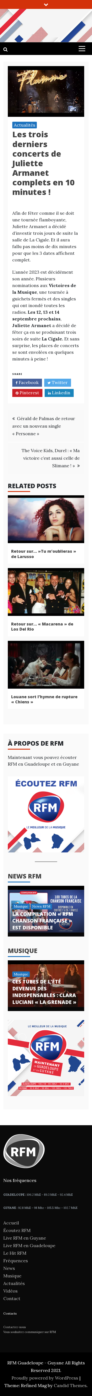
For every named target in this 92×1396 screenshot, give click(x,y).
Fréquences (15, 1260)
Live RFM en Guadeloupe (29, 1245)
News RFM (25, 876)
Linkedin (60, 392)
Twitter (59, 382)
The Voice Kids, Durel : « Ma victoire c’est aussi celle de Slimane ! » (51, 458)
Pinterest (29, 392)
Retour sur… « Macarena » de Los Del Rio (42, 626)
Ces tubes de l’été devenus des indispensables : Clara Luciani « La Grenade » (44, 991)
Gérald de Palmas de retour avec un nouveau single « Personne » (43, 426)
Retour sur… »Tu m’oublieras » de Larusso (43, 553)
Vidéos (10, 1291)
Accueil (11, 1223)
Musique (21, 906)
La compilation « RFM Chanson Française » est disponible (42, 920)
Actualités (24, 125)
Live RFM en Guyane (24, 1238)
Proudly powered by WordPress (45, 1378)
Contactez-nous (14, 1327)
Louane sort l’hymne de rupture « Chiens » (44, 699)
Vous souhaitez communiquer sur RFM (29, 1332)
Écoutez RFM (17, 1230)
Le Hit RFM (14, 1253)
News (9, 1268)
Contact (11, 1298)
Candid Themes (70, 1385)
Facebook (28, 382)
